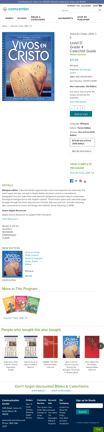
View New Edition (78, 101)
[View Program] (52, 304)
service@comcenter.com (13, 420)
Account (86, 5)
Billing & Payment (52, 422)
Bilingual (29, 270)
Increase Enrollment (64, 422)
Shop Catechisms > (62, 390)
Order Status (42, 409)
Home (4, 26)
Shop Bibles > (39, 390)
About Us (63, 409)
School (22, 18)
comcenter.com (15, 8)
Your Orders (42, 407)
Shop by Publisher (83, 18)
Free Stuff (63, 418)
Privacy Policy (62, 414)
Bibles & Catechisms (38, 18)
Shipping (29, 412)
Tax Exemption (52, 416)
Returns (40, 418)
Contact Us (73, 6)
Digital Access (29, 416)
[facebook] (71, 181)
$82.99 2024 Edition (82, 151)
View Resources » (10, 218)
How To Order (29, 405)
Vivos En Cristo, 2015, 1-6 (21, 26)
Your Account (51, 408)
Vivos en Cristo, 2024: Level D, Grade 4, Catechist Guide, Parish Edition (34, 258)
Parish (9, 18)
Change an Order (42, 414)
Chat (98, 429)
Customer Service (42, 402)
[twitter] (76, 181)
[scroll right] (100, 346)
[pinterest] (80, 181)
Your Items (52, 412)
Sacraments (65, 18)
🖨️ (85, 181)
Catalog (29, 409)
